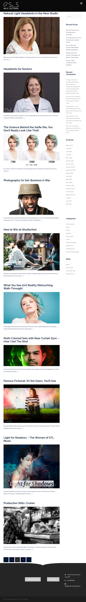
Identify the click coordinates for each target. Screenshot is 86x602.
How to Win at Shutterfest (20, 229)
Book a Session (33, 579)
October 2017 (70, 191)
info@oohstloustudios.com (72, 586)
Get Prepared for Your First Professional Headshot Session (73, 40)
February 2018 (70, 185)
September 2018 (70, 170)
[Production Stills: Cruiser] (32, 525)
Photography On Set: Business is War (27, 180)
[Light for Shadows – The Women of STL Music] (32, 466)
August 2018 (69, 173)
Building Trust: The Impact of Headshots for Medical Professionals (73, 55)
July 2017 (68, 198)
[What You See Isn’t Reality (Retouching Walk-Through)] (32, 307)
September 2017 (70, 195)
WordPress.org (70, 274)
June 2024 (69, 151)
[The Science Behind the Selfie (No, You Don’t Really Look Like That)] (32, 149)
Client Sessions (70, 224)
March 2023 (69, 158)
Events (68, 227)
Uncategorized (70, 249)
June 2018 (69, 176)
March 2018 (69, 182)
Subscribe (53, 579)
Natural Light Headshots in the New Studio (31, 13)
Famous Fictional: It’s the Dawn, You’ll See (30, 380)
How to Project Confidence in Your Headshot (71, 63)
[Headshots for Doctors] (32, 92)
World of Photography (72, 252)
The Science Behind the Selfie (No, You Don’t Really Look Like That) (28, 129)
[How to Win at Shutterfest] (32, 251)
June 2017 (69, 201)
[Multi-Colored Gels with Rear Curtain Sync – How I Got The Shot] (32, 355)
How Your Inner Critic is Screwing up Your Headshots (72, 32)
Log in (67, 264)
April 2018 (69, 179)
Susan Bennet (70, 106)
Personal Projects (71, 242)
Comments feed (70, 271)
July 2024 (68, 148)
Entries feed (69, 267)
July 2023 (68, 154)
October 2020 (70, 161)
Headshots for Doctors (18, 68)
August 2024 (69, 145)
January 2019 (69, 164)
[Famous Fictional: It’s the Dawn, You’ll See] (32, 403)
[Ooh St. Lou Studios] (11, 6)
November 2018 (70, 167)
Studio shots (69, 245)
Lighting (68, 233)
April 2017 (69, 204)
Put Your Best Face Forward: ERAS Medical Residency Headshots (72, 47)
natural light (69, 236)
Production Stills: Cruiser (19, 503)
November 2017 (70, 188)
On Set (68, 239)
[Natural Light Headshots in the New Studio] (32, 35)
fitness (68, 230)
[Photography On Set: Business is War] (32, 199)
